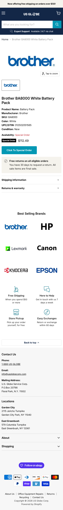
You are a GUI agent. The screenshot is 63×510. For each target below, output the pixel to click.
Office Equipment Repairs (30, 494)
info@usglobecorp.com (14, 374)
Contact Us (38, 497)
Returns (51, 494)
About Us (9, 494)
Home (5, 39)
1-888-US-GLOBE (11, 364)
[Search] (57, 24)
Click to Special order (19, 150)
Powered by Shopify (31, 504)
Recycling (24, 497)
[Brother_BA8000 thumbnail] (11, 85)
